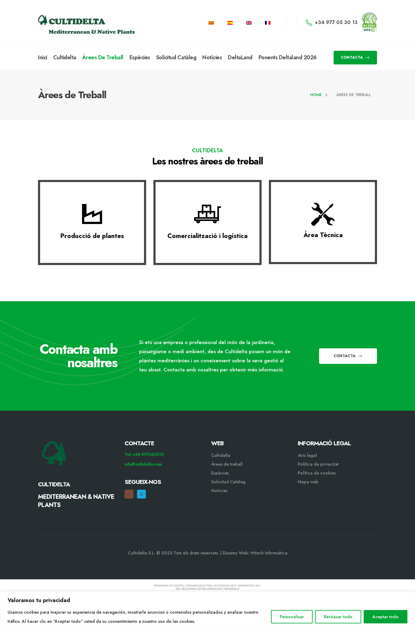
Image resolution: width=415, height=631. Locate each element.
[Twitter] (141, 494)
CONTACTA (352, 57)
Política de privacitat (318, 464)
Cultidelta (64, 57)
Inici (42, 57)
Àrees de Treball (102, 57)
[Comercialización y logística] (207, 214)
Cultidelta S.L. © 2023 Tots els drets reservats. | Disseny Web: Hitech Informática (207, 553)
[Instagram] (129, 494)
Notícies (212, 57)
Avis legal (307, 455)
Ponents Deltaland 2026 (288, 57)
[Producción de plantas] (92, 214)
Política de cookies (317, 473)
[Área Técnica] (323, 213)
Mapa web (308, 482)
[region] (207, 611)
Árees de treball (227, 464)
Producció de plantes (92, 235)
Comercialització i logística (207, 235)
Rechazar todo (338, 617)
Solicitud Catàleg (176, 57)
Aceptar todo (385, 617)
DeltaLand (240, 57)
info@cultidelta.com (143, 464)
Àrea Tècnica (323, 235)
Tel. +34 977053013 (144, 454)
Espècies (139, 57)
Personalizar (292, 617)
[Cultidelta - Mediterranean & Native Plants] (68, 22)
